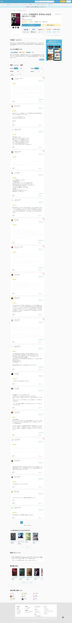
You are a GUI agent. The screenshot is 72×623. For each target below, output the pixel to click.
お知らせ (45, 607)
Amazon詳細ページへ (52, 25)
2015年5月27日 (16, 275)
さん (17, 78)
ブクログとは (57, 1)
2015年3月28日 (16, 374)
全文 (41, 68)
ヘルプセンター (46, 608)
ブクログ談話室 (19, 610)
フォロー (41, 80)
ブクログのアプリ (37, 610)
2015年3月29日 (16, 347)
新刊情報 (18, 608)
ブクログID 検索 (27, 612)
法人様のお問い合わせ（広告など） (48, 611)
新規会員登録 (63, 1)
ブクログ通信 (18, 612)
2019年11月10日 (16, 130)
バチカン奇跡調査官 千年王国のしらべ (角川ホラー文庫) (37, 577)
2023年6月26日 (16, 79)
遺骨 (26, 541)
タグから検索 (27, 608)
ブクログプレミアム (37, 611)
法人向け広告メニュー (47, 609)
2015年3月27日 (16, 389)
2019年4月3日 (16, 152)
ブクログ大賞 (18, 611)
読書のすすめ (18, 613)
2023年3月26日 (16, 106)
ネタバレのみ (19, 74)
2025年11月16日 (16, 440)
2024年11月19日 (16, 477)
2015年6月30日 (16, 220)
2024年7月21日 (16, 492)
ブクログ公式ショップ (37, 612)
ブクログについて (37, 607)
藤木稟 (23, 18)
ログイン (68, 1)
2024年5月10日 (16, 508)
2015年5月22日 (16, 298)
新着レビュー (18, 609)
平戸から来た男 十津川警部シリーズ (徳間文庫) (21, 542)
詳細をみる (40, 101)
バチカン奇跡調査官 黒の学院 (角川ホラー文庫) (15, 577)
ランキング (18, 607)
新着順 (21, 68)
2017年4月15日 (16, 173)
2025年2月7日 (16, 461)
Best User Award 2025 (37, 615)
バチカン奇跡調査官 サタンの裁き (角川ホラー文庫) (22, 577)
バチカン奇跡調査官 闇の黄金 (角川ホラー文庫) (30, 577)
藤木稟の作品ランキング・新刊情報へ (27, 582)
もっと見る (41, 59)
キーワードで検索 (27, 607)
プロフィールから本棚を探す (29, 611)
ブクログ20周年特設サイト (38, 616)
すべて (12, 74)
